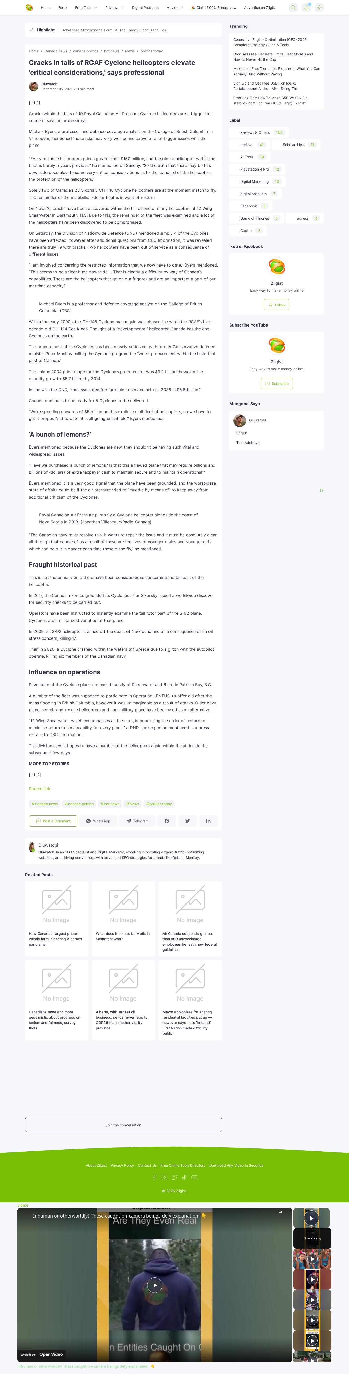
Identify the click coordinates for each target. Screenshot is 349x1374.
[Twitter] (174, 1177)
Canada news (46, 804)
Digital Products (145, 7)
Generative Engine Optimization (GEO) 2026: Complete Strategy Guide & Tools (270, 42)
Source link (39, 788)
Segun (241, 433)
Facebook (253, 206)
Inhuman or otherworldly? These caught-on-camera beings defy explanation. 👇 (119, 1216)
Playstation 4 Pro (259, 169)
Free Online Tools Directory (182, 1165)
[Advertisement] (40, 1078)
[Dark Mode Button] (319, 7)
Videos (23, 1205)
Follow (280, 305)
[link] (25, 1216)
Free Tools (83, 7)
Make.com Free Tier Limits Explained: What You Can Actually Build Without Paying (276, 71)
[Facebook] (155, 1177)
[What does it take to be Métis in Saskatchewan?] (123, 904)
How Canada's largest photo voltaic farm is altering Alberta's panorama (55, 938)
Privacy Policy (122, 1165)
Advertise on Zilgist (260, 7)
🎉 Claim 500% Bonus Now (213, 7)
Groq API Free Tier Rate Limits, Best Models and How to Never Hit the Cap (273, 57)
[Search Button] (293, 7)
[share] (282, 1213)
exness (307, 218)
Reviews (112, 7)
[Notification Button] (306, 7)
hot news (111, 804)
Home (46, 7)
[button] (98, 821)
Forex (62, 7)
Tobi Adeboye (248, 442)
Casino (250, 230)
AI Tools (252, 157)
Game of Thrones (259, 218)
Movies (172, 7)
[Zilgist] (29, 7)
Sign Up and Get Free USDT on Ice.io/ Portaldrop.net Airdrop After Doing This (265, 86)
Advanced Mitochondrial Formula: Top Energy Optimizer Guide (115, 30)
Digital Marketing (259, 181)
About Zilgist (96, 1165)
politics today (160, 804)
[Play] (312, 1259)
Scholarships (298, 144)
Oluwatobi (257, 420)
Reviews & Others (261, 132)
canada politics (81, 804)
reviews (252, 144)
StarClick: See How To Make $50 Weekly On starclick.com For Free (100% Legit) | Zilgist (270, 100)
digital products (257, 193)
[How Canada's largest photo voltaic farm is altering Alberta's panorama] (56, 904)
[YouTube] (194, 1177)
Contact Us (147, 1165)
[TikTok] (184, 1177)
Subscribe (280, 383)
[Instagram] (164, 1177)
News (134, 804)
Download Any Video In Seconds (236, 1165)
